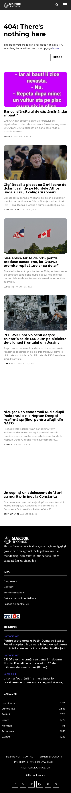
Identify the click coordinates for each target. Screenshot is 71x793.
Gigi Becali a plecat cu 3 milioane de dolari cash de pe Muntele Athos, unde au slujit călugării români (35, 188)
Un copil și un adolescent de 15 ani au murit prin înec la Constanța (33, 495)
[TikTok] (31, 784)
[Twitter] (48, 784)
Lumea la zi (10, 364)
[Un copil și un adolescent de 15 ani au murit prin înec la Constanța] (35, 470)
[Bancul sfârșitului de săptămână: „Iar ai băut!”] (35, 89)
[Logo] (12, 5)
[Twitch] (39, 784)
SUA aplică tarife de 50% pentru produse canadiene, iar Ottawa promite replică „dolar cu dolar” (31, 262)
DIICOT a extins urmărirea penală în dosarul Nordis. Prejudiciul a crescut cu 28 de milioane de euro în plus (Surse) (33, 663)
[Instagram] (23, 784)
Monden (8, 136)
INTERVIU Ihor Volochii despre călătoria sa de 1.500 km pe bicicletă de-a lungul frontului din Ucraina (35, 339)
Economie (9, 287)
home (56, 48)
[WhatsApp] (56, 784)
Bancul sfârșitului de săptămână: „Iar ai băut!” (35, 113)
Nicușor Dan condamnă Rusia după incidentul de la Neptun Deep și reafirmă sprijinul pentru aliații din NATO (34, 417)
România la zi (11, 210)
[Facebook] (15, 784)
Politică (8, 444)
